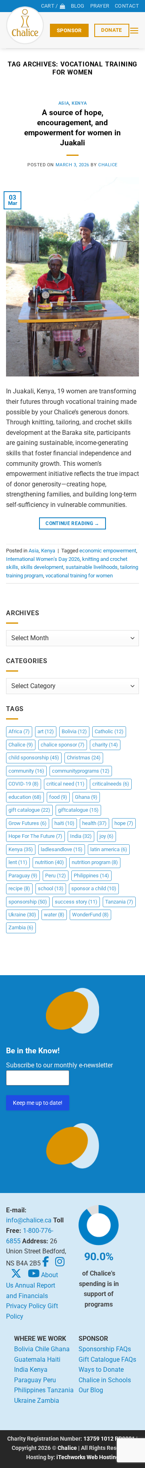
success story (76, 902)
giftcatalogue (78, 810)
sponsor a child (93, 888)
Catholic (109, 731)
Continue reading (72, 523)
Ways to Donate (101, 1369)
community (26, 771)
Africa (19, 731)
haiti (64, 823)
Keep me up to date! (37, 1103)
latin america (108, 849)
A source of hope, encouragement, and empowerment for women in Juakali (72, 127)
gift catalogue (29, 810)
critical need (65, 784)
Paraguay (22, 876)
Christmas (84, 758)
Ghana (86, 797)
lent (17, 862)
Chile (42, 1349)
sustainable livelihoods (92, 567)
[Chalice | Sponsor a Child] (25, 25)
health (94, 823)
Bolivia (74, 731)
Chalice (20, 745)
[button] (134, 30)
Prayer (100, 6)
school (51, 888)
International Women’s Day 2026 (43, 559)
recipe (19, 888)
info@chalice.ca (29, 1220)
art (45, 731)
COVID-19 (23, 784)
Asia (63, 103)
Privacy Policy (26, 1306)
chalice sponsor (63, 745)
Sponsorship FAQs (105, 1349)
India (81, 836)
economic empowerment (107, 551)
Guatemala (30, 1359)
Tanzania (119, 902)
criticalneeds (110, 784)
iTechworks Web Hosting (87, 1457)
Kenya (79, 103)
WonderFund (90, 915)
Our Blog (91, 1390)
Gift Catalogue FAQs (107, 1359)
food (58, 797)
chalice (108, 164)
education (24, 797)
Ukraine (22, 915)
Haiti (53, 1359)
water (54, 915)
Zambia (20, 927)
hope (123, 823)
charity (105, 745)
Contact (127, 6)
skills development (42, 567)
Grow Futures (27, 823)
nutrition (49, 862)
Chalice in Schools (105, 1380)
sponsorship (27, 902)
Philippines (91, 876)
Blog (78, 6)
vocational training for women (79, 576)
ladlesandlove (62, 849)
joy (106, 836)
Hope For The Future (35, 836)
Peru (55, 876)
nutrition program (95, 862)
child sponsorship (33, 758)
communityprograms (81, 771)
